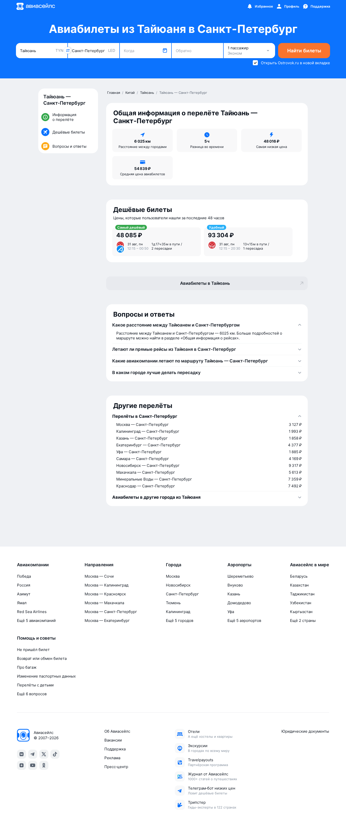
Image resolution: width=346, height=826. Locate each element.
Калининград (178, 611)
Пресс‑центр (116, 766)
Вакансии (113, 740)
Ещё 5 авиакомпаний (36, 620)
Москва (173, 576)
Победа (24, 576)
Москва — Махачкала (104, 602)
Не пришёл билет (33, 649)
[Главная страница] (35, 6)
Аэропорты (239, 564)
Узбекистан (300, 602)
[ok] (44, 765)
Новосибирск (178, 585)
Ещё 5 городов (179, 620)
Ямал (22, 602)
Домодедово (239, 602)
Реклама (112, 757)
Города (173, 564)
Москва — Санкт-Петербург (111, 611)
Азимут (23, 594)
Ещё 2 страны (303, 620)
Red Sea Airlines (32, 611)
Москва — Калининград (106, 585)
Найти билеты (304, 51)
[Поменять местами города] (67, 50)
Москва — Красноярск (105, 594)
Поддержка (115, 749)
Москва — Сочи (99, 576)
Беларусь (298, 576)
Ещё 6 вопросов (32, 693)
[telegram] (33, 754)
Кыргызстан (301, 611)
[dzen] (21, 765)
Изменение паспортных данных (46, 676)
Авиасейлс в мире (309, 564)
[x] (44, 754)
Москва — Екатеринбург (107, 620)
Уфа (230, 611)
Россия (23, 585)
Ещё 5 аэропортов (244, 620)
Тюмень (173, 602)
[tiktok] (55, 754)
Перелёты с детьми (35, 685)
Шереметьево (240, 576)
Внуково (235, 585)
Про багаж (26, 667)
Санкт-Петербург (182, 594)
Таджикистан (302, 594)
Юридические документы (305, 731)
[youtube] (33, 765)
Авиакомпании (33, 564)
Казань (233, 594)
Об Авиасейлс (117, 731)
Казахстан (299, 585)
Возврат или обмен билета (42, 658)
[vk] (21, 754)
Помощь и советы (36, 638)
